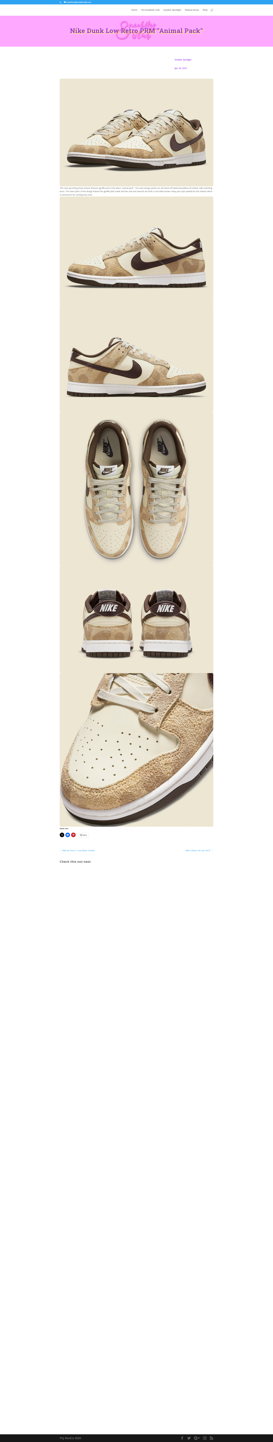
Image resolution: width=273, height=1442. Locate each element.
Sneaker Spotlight (172, 10)
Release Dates (192, 10)
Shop (205, 10)
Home (134, 10)
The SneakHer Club (150, 10)
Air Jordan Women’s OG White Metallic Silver (90, 1275)
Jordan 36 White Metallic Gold (81, 1405)
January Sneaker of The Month (81, 1145)
